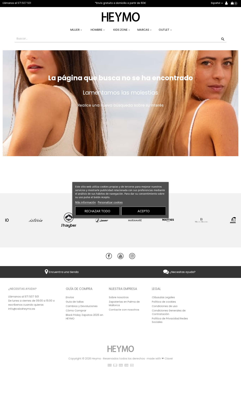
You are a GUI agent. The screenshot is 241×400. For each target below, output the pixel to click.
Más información (85, 202)
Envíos (70, 297)
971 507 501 (24, 3)
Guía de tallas (75, 301)
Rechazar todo (97, 211)
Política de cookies (164, 301)
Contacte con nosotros (124, 309)
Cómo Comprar (76, 310)
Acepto (144, 211)
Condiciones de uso (164, 306)
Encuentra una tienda (63, 272)
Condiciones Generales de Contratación (169, 312)
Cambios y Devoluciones (82, 306)
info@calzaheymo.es (21, 309)
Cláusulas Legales (163, 297)
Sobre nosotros (119, 297)
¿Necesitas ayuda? (182, 272)
